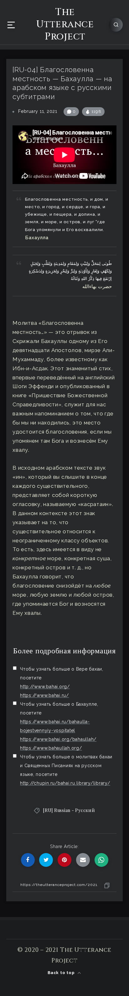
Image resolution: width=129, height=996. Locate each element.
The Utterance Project (65, 24)
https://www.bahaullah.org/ (51, 748)
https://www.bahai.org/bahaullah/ (58, 739)
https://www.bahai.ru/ (44, 695)
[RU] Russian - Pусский (69, 810)
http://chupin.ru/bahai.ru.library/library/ (65, 783)
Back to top (62, 972)
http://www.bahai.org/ (45, 686)
